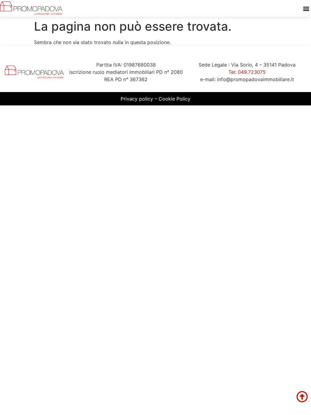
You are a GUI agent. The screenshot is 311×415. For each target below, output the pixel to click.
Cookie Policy (174, 99)
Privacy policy (137, 99)
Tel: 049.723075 (247, 72)
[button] (306, 8)
